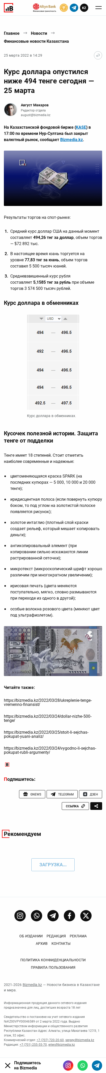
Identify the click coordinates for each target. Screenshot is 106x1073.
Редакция (56, 936)
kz (84, 8)
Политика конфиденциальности (53, 960)
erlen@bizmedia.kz (61, 1044)
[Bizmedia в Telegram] (97, 1065)
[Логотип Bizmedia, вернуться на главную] (8, 7)
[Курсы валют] (63, 7)
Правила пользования (53, 967)
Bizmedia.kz (71, 139)
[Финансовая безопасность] (44, 7)
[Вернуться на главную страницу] (98, 55)
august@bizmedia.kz (35, 115)
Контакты (60, 943)
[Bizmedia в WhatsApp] (82, 1065)
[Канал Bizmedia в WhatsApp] (36, 915)
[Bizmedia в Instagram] (68, 1065)
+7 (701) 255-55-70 (33, 1044)
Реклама (78, 936)
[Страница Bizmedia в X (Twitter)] (86, 915)
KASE (81, 127)
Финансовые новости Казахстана (36, 41)
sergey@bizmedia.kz (79, 1040)
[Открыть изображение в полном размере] (53, 178)
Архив (42, 943)
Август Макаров (35, 105)
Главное (12, 33)
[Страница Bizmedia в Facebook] (69, 915)
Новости (39, 33)
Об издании (31, 936)
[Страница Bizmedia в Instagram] (20, 915)
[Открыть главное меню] (98, 7)
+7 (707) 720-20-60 (50, 1040)
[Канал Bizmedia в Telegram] (53, 915)
